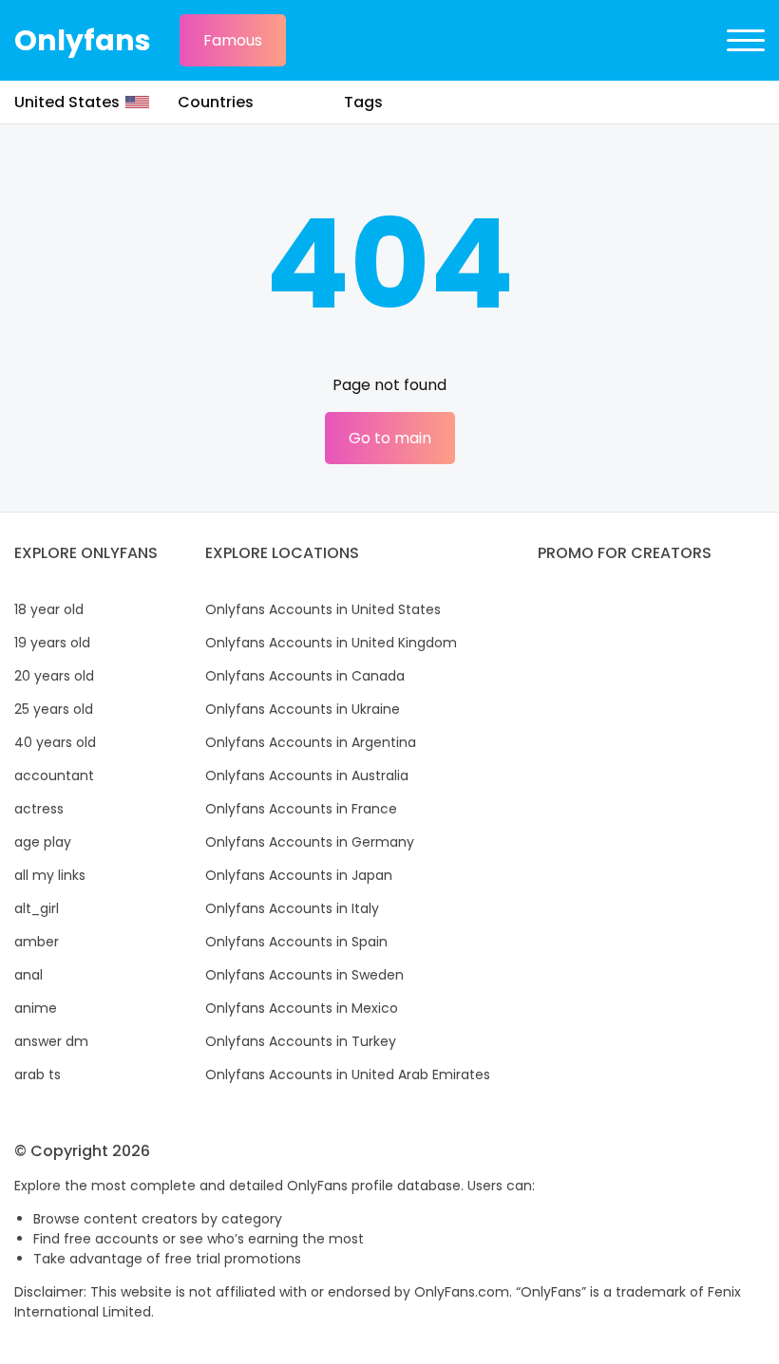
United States (67, 102)
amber (36, 941)
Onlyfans (82, 40)
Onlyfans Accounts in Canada (305, 675)
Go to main (390, 438)
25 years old (53, 709)
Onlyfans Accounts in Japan (298, 875)
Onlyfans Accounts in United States (323, 609)
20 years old (54, 675)
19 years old (52, 642)
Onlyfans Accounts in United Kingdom (331, 642)
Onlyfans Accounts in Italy (292, 908)
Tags (363, 102)
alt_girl (36, 908)
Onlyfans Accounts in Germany (309, 841)
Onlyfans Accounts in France (301, 808)
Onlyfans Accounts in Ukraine (302, 709)
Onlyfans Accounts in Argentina (310, 742)
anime (35, 1008)
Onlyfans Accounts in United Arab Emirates (347, 1074)
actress (39, 808)
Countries (216, 102)
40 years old (55, 742)
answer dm (51, 1041)
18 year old (49, 609)
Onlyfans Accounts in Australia (306, 775)
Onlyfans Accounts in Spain (296, 941)
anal (28, 974)
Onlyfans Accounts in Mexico (301, 1008)
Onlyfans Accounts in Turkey (300, 1041)
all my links (50, 875)
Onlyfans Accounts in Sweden (304, 974)
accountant (54, 775)
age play (42, 841)
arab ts (37, 1074)
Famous (232, 40)
